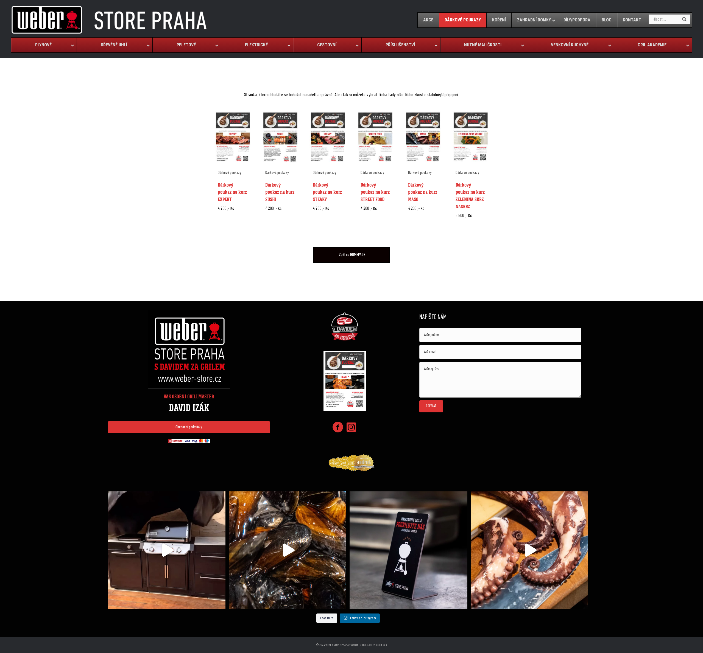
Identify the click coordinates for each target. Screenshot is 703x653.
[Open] (166, 550)
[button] (189, 427)
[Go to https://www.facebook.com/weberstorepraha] (337, 428)
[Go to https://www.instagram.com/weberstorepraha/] (351, 428)
